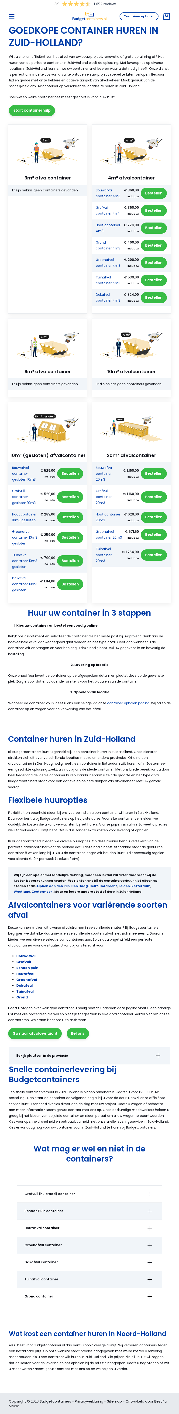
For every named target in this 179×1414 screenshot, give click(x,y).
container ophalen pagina (128, 703)
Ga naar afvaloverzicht (35, 1033)
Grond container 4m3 (108, 245)
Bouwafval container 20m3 (104, 473)
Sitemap (114, 1401)
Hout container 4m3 (108, 228)
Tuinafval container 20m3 (104, 555)
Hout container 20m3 (108, 517)
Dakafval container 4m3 (108, 297)
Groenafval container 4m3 (108, 262)
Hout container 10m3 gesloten (24, 517)
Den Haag (79, 886)
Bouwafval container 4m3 (108, 193)
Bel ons (78, 1033)
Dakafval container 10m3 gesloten (24, 584)
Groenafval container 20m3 (109, 534)
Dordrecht (108, 886)
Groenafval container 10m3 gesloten (24, 537)
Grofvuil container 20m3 (104, 497)
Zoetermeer (42, 891)
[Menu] (11, 16)
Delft (94, 886)
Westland (22, 891)
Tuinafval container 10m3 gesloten (24, 561)
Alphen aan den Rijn (53, 886)
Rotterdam (140, 886)
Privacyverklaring (89, 1401)
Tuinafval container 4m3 (108, 280)
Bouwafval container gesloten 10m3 (24, 473)
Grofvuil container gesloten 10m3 (24, 497)
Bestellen (153, 193)
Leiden (124, 886)
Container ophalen (139, 16)
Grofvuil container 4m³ (107, 210)
